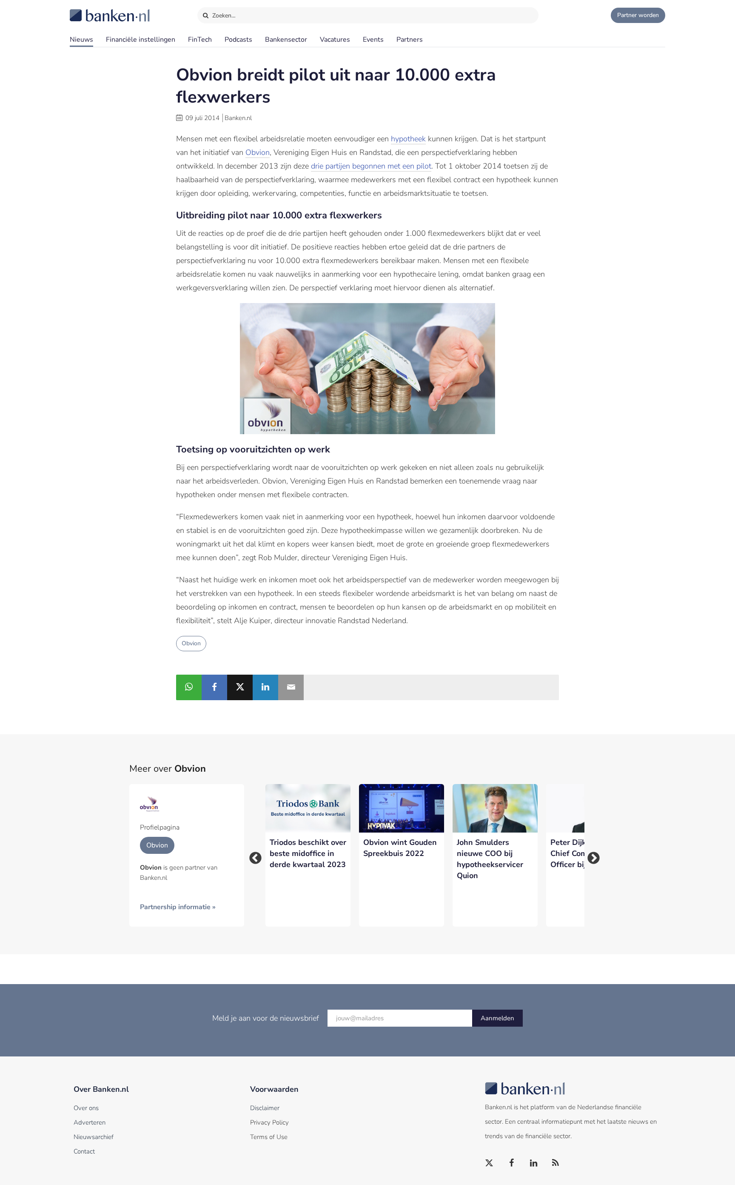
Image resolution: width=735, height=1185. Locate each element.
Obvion (257, 152)
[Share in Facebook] (214, 687)
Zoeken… (223, 15)
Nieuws (81, 39)
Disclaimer (264, 1108)
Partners (409, 39)
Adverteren (89, 1122)
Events (373, 39)
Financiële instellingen (140, 39)
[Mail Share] (291, 687)
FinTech (200, 39)
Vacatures (335, 39)
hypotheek (408, 139)
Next (591, 855)
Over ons (86, 1108)
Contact (84, 1151)
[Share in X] (240, 687)
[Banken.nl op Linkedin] (533, 1163)
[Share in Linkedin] (265, 687)
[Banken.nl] (89, 10)
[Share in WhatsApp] (189, 687)
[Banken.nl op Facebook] (511, 1163)
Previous (252, 855)
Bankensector (286, 39)
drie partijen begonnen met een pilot (371, 166)
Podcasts (238, 39)
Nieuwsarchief (94, 1137)
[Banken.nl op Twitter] (489, 1163)
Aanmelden (497, 1018)
